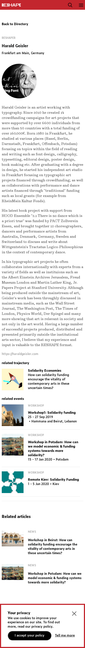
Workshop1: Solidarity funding (52, 412)
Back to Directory (15, 24)
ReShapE (11, 5)
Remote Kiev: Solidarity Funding (53, 479)
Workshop (36, 405)
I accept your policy (29, 635)
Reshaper (8, 38)
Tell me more (65, 635)
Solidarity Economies (44, 370)
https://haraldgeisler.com (20, 354)
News (32, 532)
